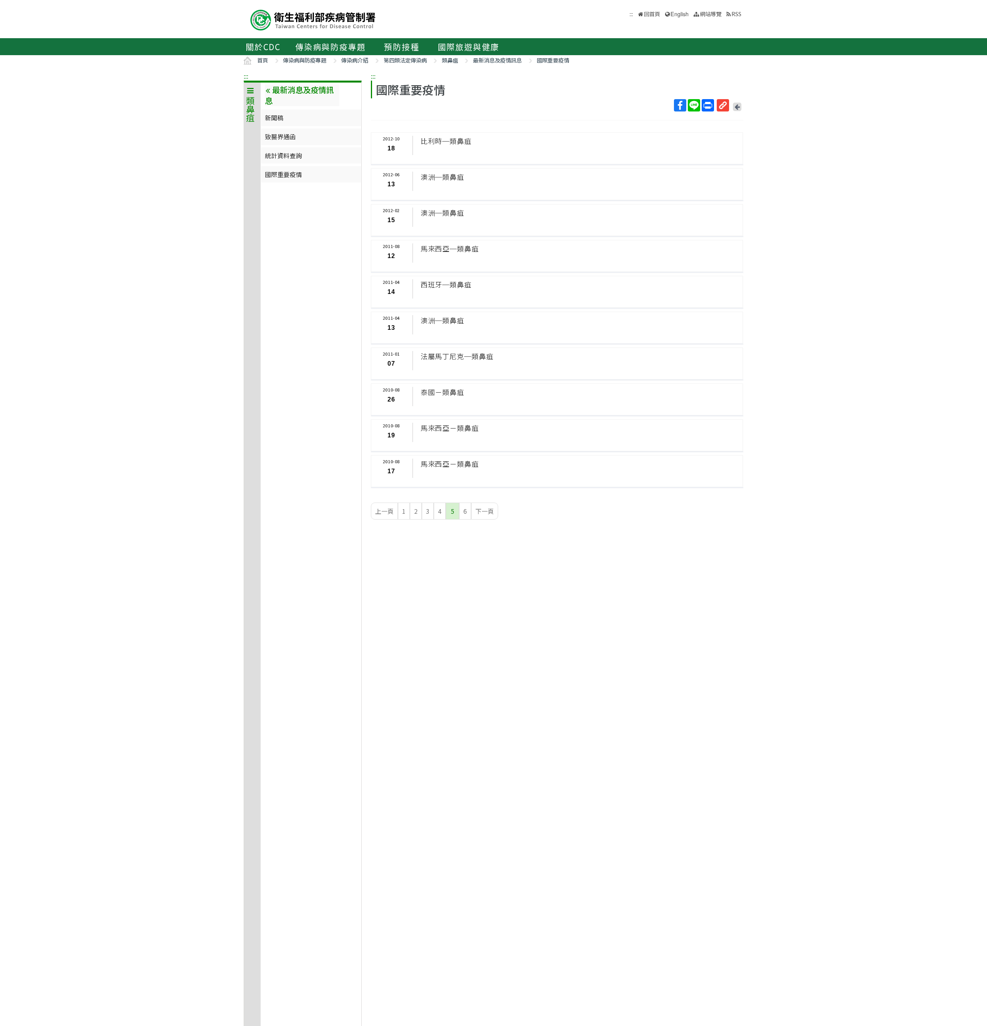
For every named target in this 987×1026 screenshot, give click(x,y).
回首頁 (652, 14)
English (679, 14)
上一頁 (384, 511)
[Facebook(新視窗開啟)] (680, 105)
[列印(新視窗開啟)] (708, 105)
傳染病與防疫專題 (330, 46)
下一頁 (484, 511)
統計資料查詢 (283, 155)
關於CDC (263, 46)
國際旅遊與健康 (469, 46)
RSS (736, 14)
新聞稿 (274, 117)
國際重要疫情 (553, 60)
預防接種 (401, 46)
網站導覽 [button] (710, 14)
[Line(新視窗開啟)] (694, 105)
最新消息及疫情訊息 (497, 60)
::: (246, 76)
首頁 (262, 60)
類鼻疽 (450, 60)
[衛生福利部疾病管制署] (313, 19)
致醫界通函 (280, 136)
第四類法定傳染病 (405, 60)
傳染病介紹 (354, 60)
